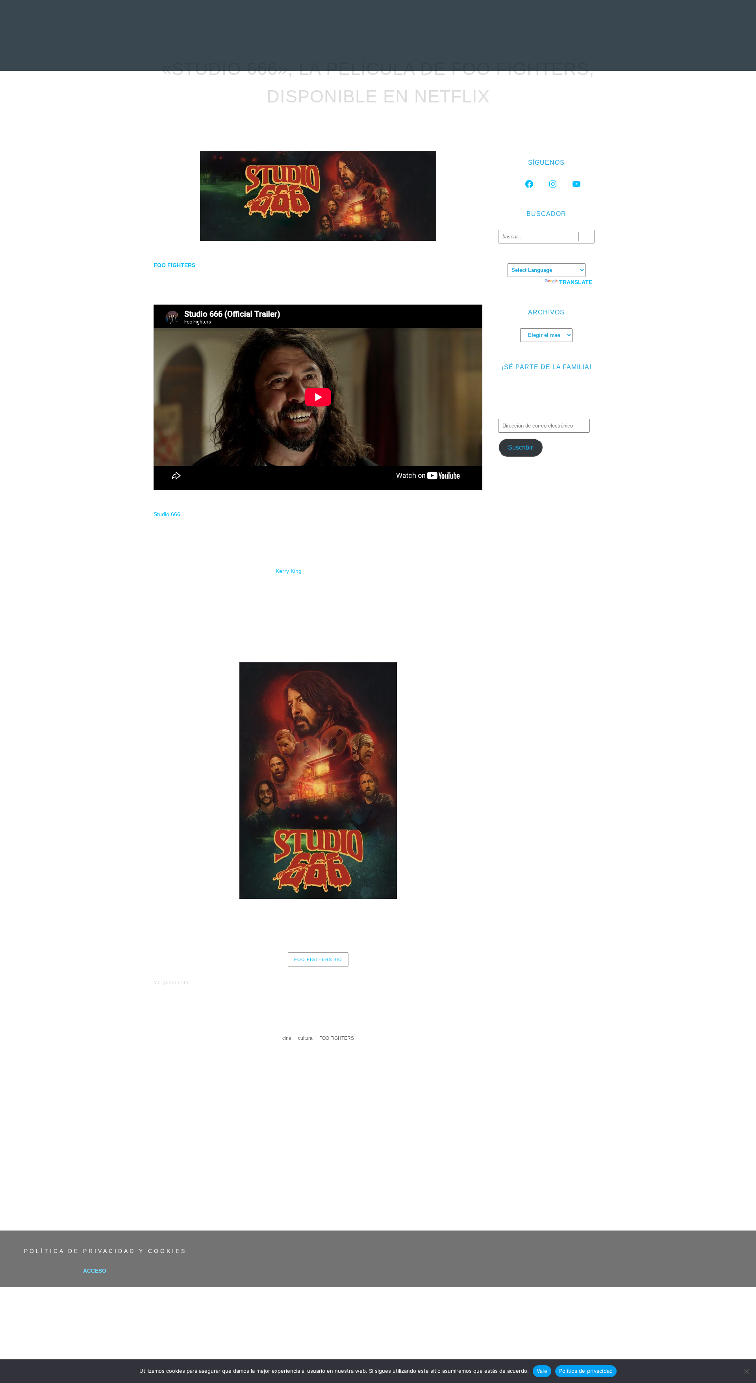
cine (286, 1038)
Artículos (420, 53)
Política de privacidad (586, 1371)
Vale (542, 1371)
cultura (305, 1038)
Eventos (497, 53)
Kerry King (289, 571)
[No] (746, 1371)
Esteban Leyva (378, 117)
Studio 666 (167, 514)
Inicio (210, 53)
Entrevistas (329, 53)
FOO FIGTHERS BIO (318, 959)
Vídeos (460, 53)
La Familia (539, 53)
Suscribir (520, 447)
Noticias (245, 53)
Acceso (94, 1271)
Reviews (284, 53)
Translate (575, 282)
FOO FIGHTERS (336, 1038)
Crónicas (376, 53)
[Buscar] (586, 236)
